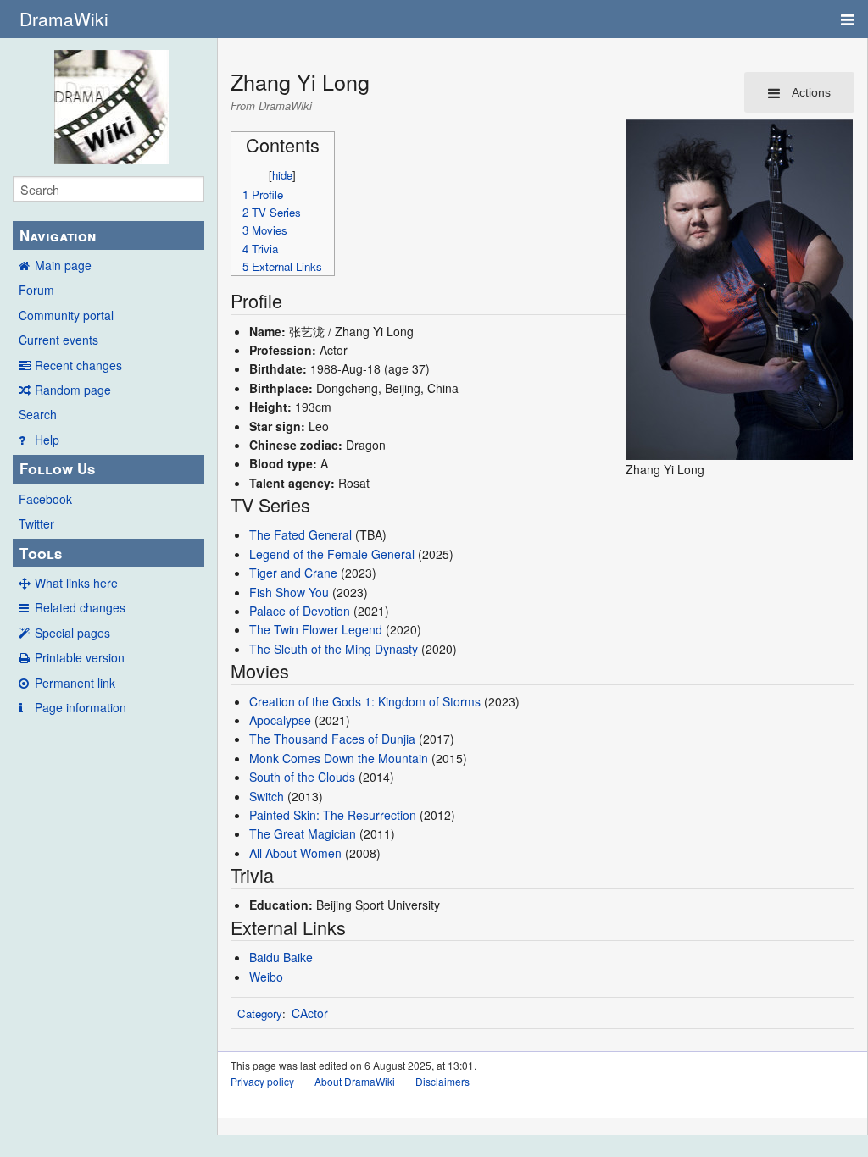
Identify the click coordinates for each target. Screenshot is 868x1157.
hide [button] (282, 175)
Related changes (80, 607)
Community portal (66, 315)
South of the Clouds (302, 776)
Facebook (45, 498)
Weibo (266, 976)
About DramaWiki (354, 1081)
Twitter (36, 523)
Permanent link (75, 682)
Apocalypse (280, 719)
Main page (63, 265)
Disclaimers (442, 1081)
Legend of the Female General (332, 553)
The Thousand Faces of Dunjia (332, 738)
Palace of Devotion (299, 610)
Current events (58, 339)
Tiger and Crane (293, 572)
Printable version (80, 657)
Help (47, 439)
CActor (310, 1013)
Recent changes (78, 365)
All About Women (295, 852)
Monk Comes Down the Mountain (338, 758)
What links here (76, 582)
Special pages (72, 632)
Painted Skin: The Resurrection (332, 814)
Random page (73, 389)
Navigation (57, 235)
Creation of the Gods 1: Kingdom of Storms (365, 701)
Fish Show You (289, 592)
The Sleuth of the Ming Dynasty (333, 648)
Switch (266, 796)
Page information (80, 707)
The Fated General (300, 534)
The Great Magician (302, 833)
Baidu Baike (281, 957)
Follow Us (57, 468)
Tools (40, 553)
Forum (36, 289)
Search (38, 414)
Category (259, 1013)
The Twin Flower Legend (315, 629)
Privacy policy (262, 1081)
